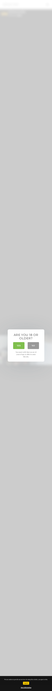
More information (26, 687)
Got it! (26, 683)
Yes (19, 345)
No (33, 345)
